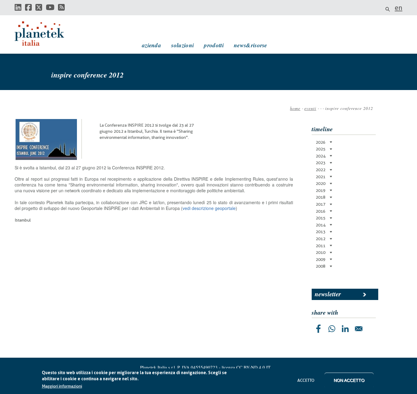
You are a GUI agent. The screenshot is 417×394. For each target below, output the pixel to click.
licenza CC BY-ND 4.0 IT (246, 367)
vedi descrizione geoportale (209, 208)
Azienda (151, 45)
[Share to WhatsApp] (332, 329)
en (398, 8)
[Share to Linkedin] (345, 329)
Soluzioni (182, 45)
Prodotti (213, 45)
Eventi (310, 108)
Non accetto (349, 380)
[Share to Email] (359, 329)
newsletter (328, 293)
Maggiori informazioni (62, 386)
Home (295, 108)
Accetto (305, 380)
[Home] (45, 33)
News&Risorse (250, 45)
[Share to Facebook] (318, 329)
